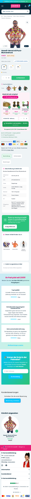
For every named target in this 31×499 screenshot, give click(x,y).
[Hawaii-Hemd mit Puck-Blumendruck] (8, 88)
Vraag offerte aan (10, 226)
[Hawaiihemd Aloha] (20, 88)
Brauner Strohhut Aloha (6, 109)
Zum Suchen (28, 11)
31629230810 (11, 462)
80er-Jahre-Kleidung (18, 16)
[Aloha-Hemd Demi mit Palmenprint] (14, 88)
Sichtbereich (2, 6)
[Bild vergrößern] (27, 22)
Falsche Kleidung (6, 18)
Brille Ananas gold (16, 109)
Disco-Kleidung (8, 16)
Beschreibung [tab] (6, 156)
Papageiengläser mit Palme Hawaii (25, 109)
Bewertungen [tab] (6, 162)
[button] (9, 78)
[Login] (25, 6)
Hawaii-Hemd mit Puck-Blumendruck (10, 436)
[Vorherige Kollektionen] (4, 237)
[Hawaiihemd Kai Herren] (25, 88)
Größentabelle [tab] (17, 156)
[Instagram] (2, 465)
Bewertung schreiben (12, 401)
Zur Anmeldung (15, 376)
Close (15, 469)
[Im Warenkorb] (16, 431)
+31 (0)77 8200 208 (9, 455)
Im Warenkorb (20, 78)
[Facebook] (6, 465)
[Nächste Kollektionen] (4, 256)
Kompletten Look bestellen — (16, 124)
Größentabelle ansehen (22, 61)
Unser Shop (10, 150)
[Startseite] (1, 16)
